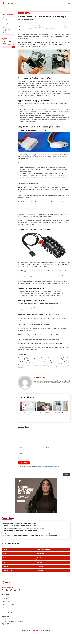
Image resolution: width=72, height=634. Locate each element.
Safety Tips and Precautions (5, 26)
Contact (5, 608)
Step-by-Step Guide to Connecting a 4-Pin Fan (7, 23)
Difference (40, 553)
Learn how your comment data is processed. (48, 466)
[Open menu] (69, 3)
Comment (22, 434)
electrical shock (62, 169)
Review (39, 562)
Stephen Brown (37, 22)
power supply (53, 28)
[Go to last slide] (19, 410)
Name (21, 447)
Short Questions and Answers (6, 30)
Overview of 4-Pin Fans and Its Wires (8, 17)
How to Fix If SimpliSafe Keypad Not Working (59, 413)
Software (5, 566)
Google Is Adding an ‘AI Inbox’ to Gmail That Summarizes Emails (20, 530)
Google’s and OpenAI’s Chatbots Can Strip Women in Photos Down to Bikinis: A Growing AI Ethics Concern (31, 533)
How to (27, 13)
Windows (40, 570)
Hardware (21, 13)
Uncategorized (7, 570)
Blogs (4, 553)
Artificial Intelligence (43, 549)
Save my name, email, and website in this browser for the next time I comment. (35, 458)
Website (21, 453)
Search (66, 474)
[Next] (69, 410)
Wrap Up (4, 32)
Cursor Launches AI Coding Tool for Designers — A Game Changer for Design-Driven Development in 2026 (31, 535)
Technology (41, 566)
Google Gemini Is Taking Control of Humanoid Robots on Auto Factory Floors (23, 528)
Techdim (35, 630)
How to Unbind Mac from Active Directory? (26, 413)
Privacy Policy (7, 602)
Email (48, 447)
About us (5, 598)
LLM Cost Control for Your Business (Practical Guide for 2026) (19, 523)
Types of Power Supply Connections (7, 20)
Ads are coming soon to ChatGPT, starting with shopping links (19, 525)
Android (5, 549)
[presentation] (28, 406)
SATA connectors (25, 266)
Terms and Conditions (9, 605)
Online (5, 562)
